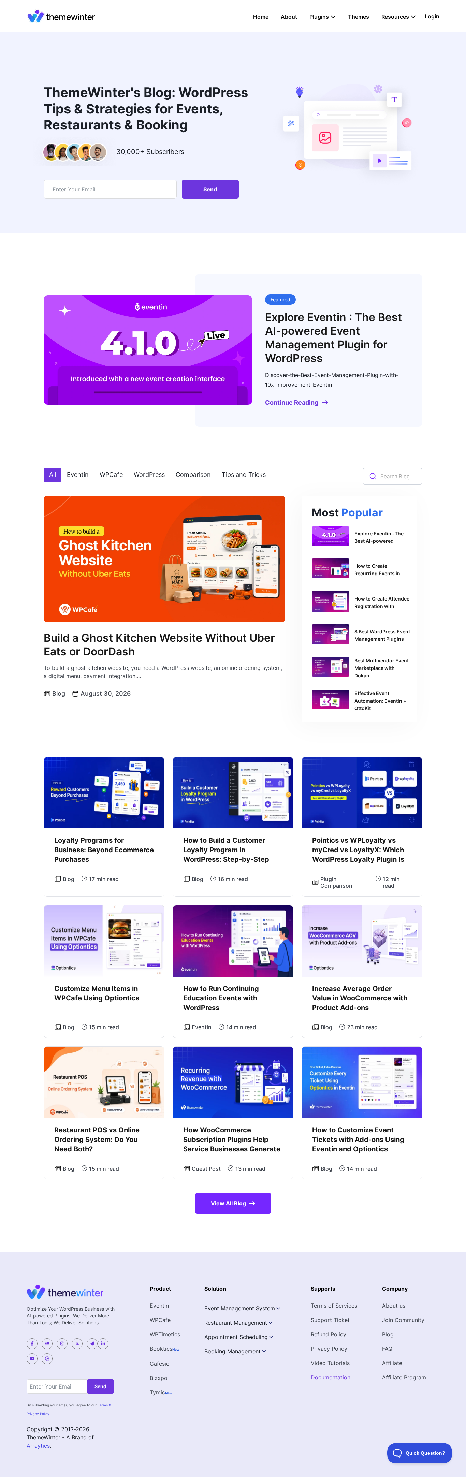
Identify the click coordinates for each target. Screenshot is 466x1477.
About (289, 16)
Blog (58, 693)
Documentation (330, 1377)
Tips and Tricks (244, 474)
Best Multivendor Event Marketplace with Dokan (381, 668)
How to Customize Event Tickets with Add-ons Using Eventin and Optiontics (358, 1139)
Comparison (193, 474)
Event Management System (239, 1308)
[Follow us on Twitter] (77, 1343)
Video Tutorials (330, 1362)
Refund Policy (328, 1334)
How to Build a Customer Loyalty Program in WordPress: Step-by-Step (226, 850)
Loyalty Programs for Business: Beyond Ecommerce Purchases (104, 850)
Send (210, 189)
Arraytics (38, 1445)
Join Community (403, 1319)
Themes (358, 16)
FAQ (387, 1348)
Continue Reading (291, 402)
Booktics (161, 1348)
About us (393, 1305)
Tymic (157, 1392)
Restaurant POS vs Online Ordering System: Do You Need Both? (97, 1139)
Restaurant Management (235, 1322)
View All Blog (228, 1203)
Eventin (78, 474)
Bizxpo (159, 1378)
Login (432, 16)
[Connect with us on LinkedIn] (103, 1343)
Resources (395, 16)
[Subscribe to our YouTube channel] (32, 1358)
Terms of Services (334, 1305)
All (52, 474)
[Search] (373, 476)
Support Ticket (330, 1319)
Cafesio (160, 1363)
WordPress (149, 474)
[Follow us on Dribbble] (47, 1358)
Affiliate (392, 1362)
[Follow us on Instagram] (62, 1343)
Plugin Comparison (336, 882)
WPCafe (111, 474)
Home (260, 16)
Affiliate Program (404, 1377)
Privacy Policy (329, 1348)
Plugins (319, 16)
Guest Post (206, 1168)
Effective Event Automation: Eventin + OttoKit (380, 700)
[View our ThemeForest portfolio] (92, 1343)
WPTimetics (165, 1334)
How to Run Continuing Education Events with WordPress (221, 998)
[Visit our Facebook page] (32, 1343)
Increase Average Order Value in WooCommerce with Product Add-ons (359, 998)
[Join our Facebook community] (47, 1343)
